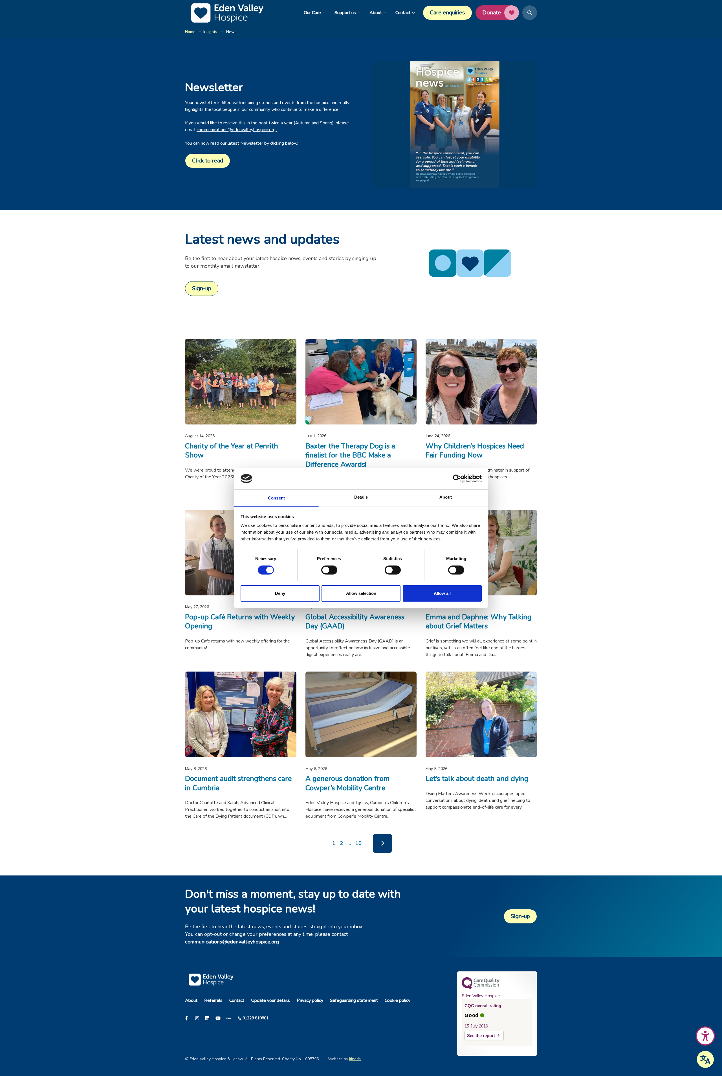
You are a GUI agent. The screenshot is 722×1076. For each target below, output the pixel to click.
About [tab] (445, 497)
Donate (491, 12)
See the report (481, 1035)
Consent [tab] (276, 498)
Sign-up (201, 288)
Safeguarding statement (354, 1000)
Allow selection (361, 593)
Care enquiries (447, 12)
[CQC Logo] (480, 988)
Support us (345, 13)
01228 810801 (255, 1018)
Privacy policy (310, 1000)
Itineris (355, 1059)
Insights (210, 31)
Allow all (442, 593)
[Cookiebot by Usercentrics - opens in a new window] (457, 478)
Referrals (213, 1000)
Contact (402, 13)
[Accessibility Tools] (705, 1036)
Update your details (270, 1000)
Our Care (312, 13)
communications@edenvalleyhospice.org (237, 130)
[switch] (329, 570)
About (375, 13)
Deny (280, 593)
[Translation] (705, 1059)
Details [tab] (361, 497)
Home (190, 31)
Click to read (207, 160)
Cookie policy (397, 1000)
